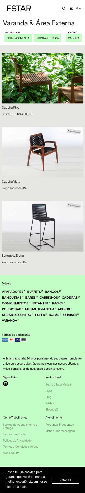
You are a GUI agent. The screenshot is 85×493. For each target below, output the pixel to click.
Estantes (40, 303)
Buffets (34, 291)
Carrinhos (49, 297)
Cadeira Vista (11, 181)
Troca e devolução (14, 434)
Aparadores (12, 291)
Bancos (52, 291)
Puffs (40, 314)
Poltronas (11, 309)
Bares (30, 297)
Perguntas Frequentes (59, 424)
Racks (57, 303)
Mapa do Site (11, 453)
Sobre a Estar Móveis (58, 384)
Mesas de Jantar (39, 309)
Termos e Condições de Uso (20, 446)
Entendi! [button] (65, 479)
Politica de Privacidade (17, 440)
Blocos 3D (51, 409)
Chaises (70, 314)
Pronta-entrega (47, 38)
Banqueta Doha (13, 255)
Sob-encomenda (18, 38)
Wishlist (50, 403)
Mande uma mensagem (60, 431)
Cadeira (73, 38)
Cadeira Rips (10, 107)
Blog (48, 397)
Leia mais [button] (19, 486)
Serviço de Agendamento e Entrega (20, 426)
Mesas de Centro (16, 314)
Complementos (15, 303)
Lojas (48, 390)
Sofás (54, 314)
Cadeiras (70, 297)
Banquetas (11, 297)
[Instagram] (5, 383)
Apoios (64, 309)
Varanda (9, 320)
